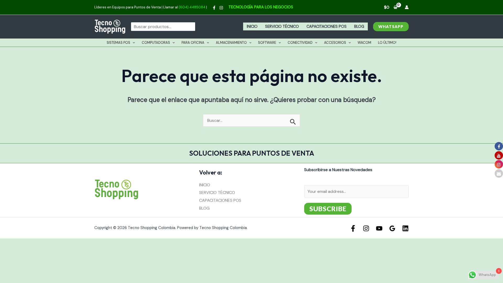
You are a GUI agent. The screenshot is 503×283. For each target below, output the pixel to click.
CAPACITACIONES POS (327, 26)
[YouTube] (379, 228)
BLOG (359, 26)
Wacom (364, 42)
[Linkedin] (405, 228)
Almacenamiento (231, 42)
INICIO (252, 26)
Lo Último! (387, 42)
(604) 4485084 (192, 7)
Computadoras (156, 42)
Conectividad (300, 42)
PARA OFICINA (193, 42)
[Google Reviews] (392, 228)
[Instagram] (221, 8)
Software (267, 42)
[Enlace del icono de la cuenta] (407, 7)
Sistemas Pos (118, 42)
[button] (391, 26)
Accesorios (335, 42)
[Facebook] (214, 8)
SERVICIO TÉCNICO (282, 26)
